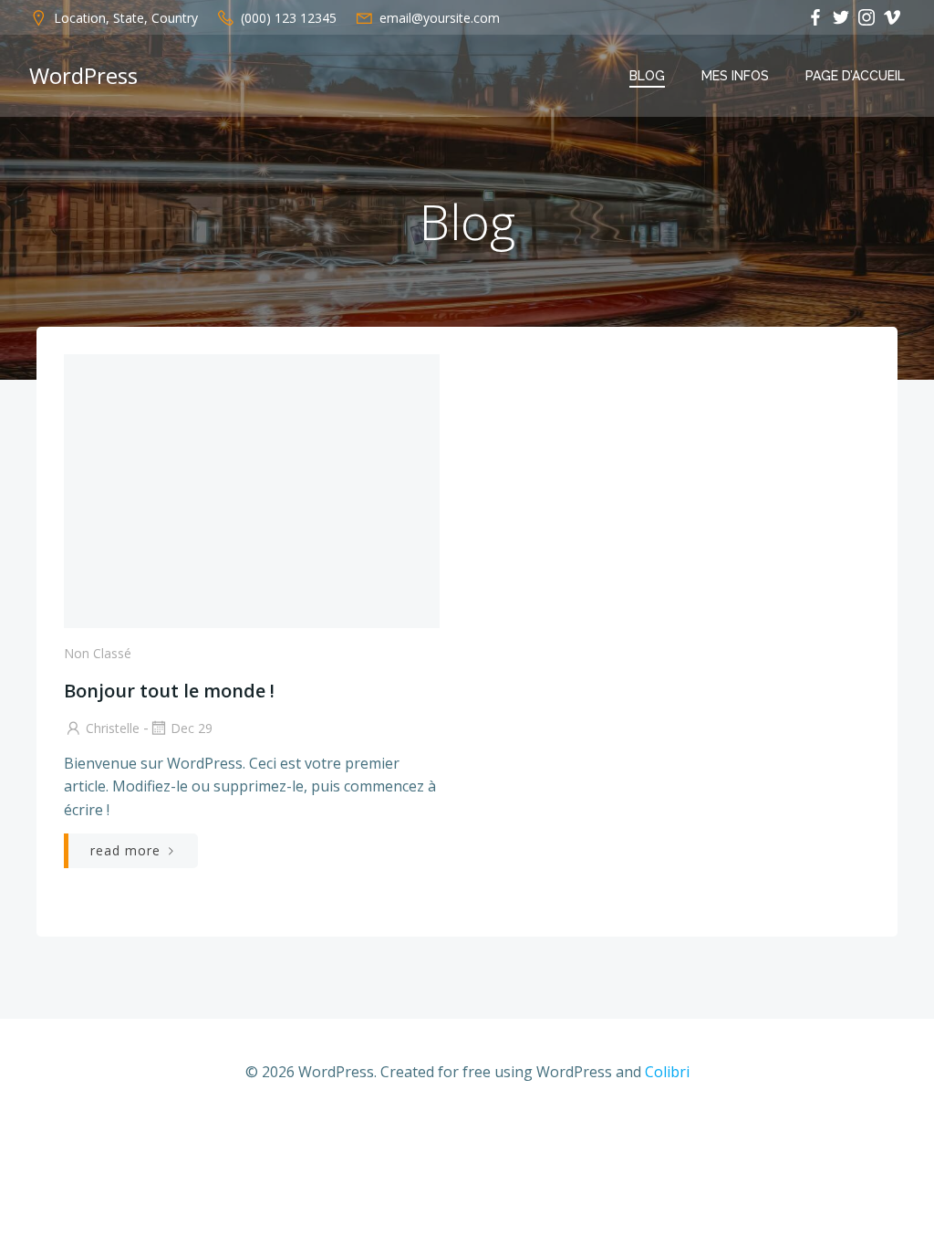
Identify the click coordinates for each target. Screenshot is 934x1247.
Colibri (667, 1072)
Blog (647, 75)
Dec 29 (192, 728)
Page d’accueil (855, 75)
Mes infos (735, 75)
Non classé (97, 653)
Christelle (113, 728)
